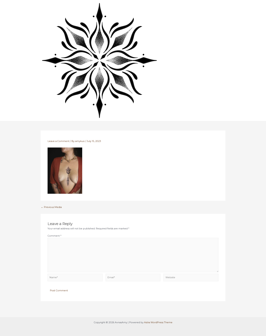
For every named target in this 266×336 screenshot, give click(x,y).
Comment (54, 235)
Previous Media (51, 207)
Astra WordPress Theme (158, 322)
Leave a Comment (58, 141)
